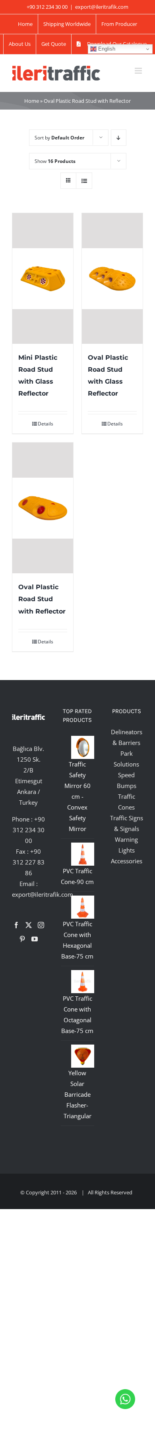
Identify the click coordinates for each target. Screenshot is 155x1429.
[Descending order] (118, 137)
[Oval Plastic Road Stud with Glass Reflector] (112, 278)
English (106, 49)
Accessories (126, 861)
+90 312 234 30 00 (29, 830)
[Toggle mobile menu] (139, 71)
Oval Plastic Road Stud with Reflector (42, 599)
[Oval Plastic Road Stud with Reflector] (42, 508)
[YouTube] (34, 939)
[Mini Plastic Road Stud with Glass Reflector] (42, 278)
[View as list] (84, 180)
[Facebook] (16, 925)
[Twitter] (28, 925)
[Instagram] (41, 925)
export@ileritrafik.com (101, 6)
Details (45, 423)
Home (31, 100)
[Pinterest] (22, 939)
